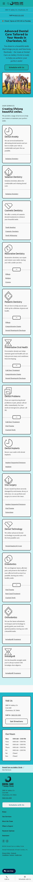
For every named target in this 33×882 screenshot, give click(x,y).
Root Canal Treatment (12, 594)
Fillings (7, 274)
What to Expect (7, 826)
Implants (8, 467)
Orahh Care (18, 855)
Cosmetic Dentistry (12, 231)
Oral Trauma (9, 426)
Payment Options (8, 831)
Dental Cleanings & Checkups (15, 330)
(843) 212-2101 (19, 15)
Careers (11, 855)
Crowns (8, 282)
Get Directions (16, 721)
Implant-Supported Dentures (15, 462)
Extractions (9, 512)
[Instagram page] (7, 841)
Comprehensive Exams (13, 326)
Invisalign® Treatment (13, 639)
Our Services (6, 816)
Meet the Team (7, 821)
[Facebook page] (3, 841)
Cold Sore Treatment (12, 370)
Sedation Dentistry (11, 159)
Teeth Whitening (11, 235)
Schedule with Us (16, 67)
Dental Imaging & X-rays (13, 546)
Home (4, 812)
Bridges (8, 278)
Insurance (5, 835)
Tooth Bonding (10, 227)
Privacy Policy (6, 853)
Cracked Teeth (10, 430)
